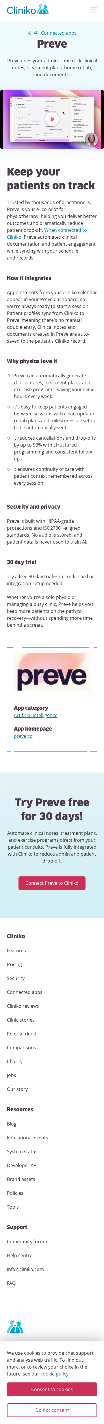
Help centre (19, 1255)
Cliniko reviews (23, 1006)
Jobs (11, 1075)
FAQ (11, 1283)
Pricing (14, 964)
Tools (13, 1207)
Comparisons (21, 1047)
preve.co (23, 736)
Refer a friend (21, 1034)
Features (16, 950)
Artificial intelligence (35, 715)
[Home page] (15, 1327)
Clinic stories (21, 1020)
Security (16, 978)
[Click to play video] (52, 119)
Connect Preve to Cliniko (52, 883)
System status (22, 1151)
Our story (17, 1089)
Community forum (27, 1241)
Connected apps (59, 33)
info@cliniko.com (25, 1269)
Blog (11, 1124)
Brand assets (21, 1179)
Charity (15, 1061)
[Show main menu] (94, 10)
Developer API (22, 1165)
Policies (15, 1193)
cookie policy (54, 1374)
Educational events (27, 1137)
